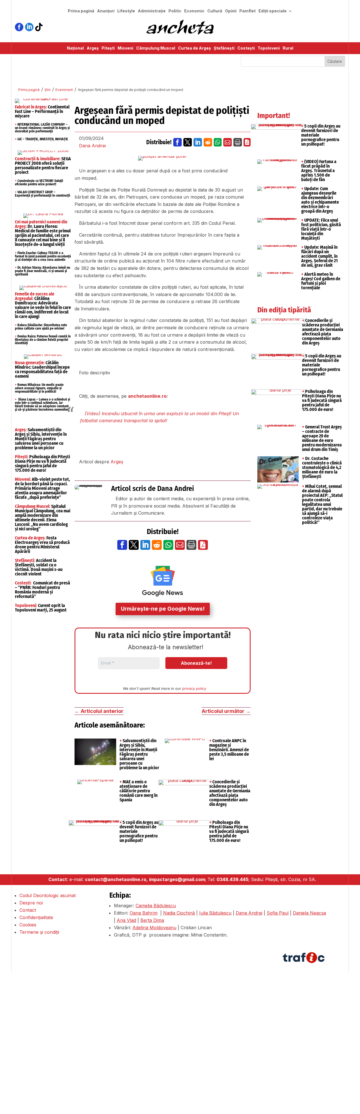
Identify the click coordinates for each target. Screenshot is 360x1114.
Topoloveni (269, 48)
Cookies (27, 925)
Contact (27, 910)
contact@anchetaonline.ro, (116, 879)
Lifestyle (126, 11)
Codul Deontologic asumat (47, 895)
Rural (288, 48)
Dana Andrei (92, 145)
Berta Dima (152, 920)
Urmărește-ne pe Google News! (162, 609)
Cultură (214, 11)
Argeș (93, 48)
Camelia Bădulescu (156, 905)
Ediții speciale (272, 11)
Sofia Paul (278, 913)
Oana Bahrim (144, 913)
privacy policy (194, 688)
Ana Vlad (126, 920)
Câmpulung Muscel (155, 48)
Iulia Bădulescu (215, 913)
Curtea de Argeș (194, 48)
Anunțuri (105, 11)
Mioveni (125, 48)
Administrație (152, 11)
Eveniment (64, 90)
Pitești (108, 48)
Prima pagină (81, 11)
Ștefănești (224, 48)
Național (75, 48)
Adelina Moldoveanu (154, 927)
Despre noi (31, 903)
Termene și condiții (39, 932)
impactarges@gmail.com (177, 879)
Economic (194, 11)
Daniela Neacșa (309, 913)
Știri (47, 90)
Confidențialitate (36, 917)
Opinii (231, 11)
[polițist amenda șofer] (162, 158)
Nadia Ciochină (179, 913)
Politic (174, 11)
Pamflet (247, 11)
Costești (246, 48)
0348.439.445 (232, 879)
